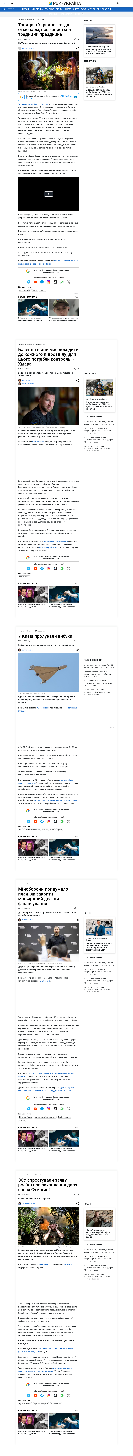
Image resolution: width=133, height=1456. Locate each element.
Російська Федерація (32, 830)
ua (4, 3)
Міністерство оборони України (45, 1117)
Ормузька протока (66, 14)
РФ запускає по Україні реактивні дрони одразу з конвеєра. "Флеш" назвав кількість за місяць (98, 50)
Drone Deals (53, 14)
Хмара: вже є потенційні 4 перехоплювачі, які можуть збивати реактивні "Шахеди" (98, 448)
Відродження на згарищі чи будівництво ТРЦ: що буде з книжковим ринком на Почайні (99, 93)
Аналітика (37, 9)
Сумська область (25, 1404)
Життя (68, 9)
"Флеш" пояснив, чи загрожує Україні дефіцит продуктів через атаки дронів (99, 423)
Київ (20, 830)
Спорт (76, 9)
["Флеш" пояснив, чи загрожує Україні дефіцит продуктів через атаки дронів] (99, 1218)
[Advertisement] (48, 462)
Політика (49, 9)
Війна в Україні (79, 14)
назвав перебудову (48, 547)
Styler (91, 9)
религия (42, 290)
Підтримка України (25, 1117)
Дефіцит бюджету (64, 1117)
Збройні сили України (41, 1404)
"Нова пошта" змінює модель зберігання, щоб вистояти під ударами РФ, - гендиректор (99, 439)
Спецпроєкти (104, 9)
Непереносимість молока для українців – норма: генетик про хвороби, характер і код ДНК (99, 946)
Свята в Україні (24, 290)
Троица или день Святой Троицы (33, 104)
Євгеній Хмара (24, 577)
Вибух (52, 830)
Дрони (59, 830)
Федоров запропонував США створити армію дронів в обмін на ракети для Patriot (97, 430)
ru (12, 3)
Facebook (68, 1264)
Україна (45, 830)
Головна (21, 19)
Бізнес (59, 9)
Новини (26, 9)
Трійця (34, 290)
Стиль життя (39, 19)
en (8, 3)
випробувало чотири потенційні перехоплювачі (55, 800)
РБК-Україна (38, 441)
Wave (83, 9)
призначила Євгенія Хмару (56, 541)
